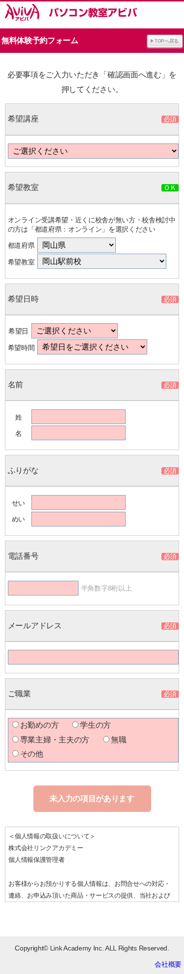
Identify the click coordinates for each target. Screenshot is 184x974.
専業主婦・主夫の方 (54, 740)
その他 (31, 754)
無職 (118, 740)
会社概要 (168, 964)
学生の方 (95, 725)
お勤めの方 (39, 725)
